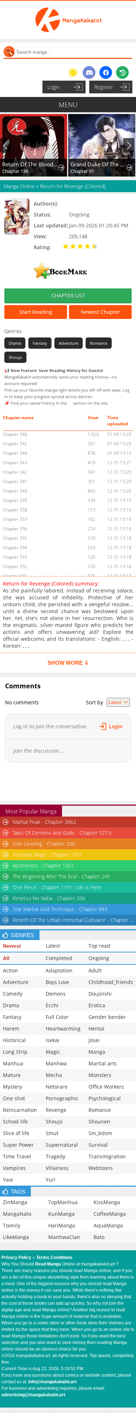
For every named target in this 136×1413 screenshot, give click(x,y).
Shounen (99, 1121)
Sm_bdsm (100, 1133)
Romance (98, 343)
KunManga (61, 1213)
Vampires (14, 1168)
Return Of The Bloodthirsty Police (30, 164)
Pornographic (62, 1098)
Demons (56, 993)
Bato (99, 1237)
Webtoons (100, 1168)
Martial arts (102, 1063)
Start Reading (35, 311)
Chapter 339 (15, 500)
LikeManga (16, 1237)
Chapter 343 (15, 462)
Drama (15, 343)
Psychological (104, 1098)
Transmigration (107, 1156)
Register (103, 87)
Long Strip (15, 1051)
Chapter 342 (15, 472)
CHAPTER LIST (68, 295)
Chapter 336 (15, 529)
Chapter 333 (15, 557)
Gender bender (107, 1016)
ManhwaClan (64, 1237)
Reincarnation (20, 1109)
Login (53, 87)
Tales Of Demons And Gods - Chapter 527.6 (62, 832)
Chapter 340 (15, 491)
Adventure (68, 343)
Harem (11, 1028)
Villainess (57, 1168)
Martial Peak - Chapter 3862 (44, 821)
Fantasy (40, 343)
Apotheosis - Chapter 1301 (43, 865)
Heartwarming (63, 1028)
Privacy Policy (16, 1257)
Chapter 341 (15, 481)
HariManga (61, 1225)
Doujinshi (100, 993)
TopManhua (63, 1202)
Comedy (12, 993)
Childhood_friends (110, 982)
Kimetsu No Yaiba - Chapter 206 (49, 898)
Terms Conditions (54, 1257)
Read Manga (48, 1264)
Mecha (54, 1075)
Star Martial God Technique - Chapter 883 (60, 909)
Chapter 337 (15, 519)
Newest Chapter (100, 311)
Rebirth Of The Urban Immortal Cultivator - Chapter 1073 (74, 919)
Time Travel (17, 1156)
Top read (99, 945)
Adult (95, 970)
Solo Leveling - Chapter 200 (44, 843)
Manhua (13, 1063)
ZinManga (15, 1202)
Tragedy (55, 1156)
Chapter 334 (15, 547)
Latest (53, 945)
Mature (12, 1075)
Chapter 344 (15, 453)
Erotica (96, 1005)
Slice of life (16, 1133)
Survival (98, 1144)
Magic (53, 1051)
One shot (14, 1098)
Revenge (56, 1109)
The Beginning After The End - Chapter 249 (61, 876)
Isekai (52, 1040)
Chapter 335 (15, 538)
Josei (94, 1040)
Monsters (99, 1075)
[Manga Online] (68, 20)
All (6, 958)
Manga (96, 1051)
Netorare (56, 1086)
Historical (14, 1040)
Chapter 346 (15, 434)
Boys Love (57, 982)
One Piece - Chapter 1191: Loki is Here (57, 887)
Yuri (50, 1179)
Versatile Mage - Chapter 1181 (47, 854)
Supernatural (62, 1144)
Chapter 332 (15, 566)
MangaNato (17, 1213)
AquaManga (108, 1225)
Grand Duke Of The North (98, 164)
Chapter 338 (15, 510)
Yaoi (8, 1179)
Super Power (18, 1144)
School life (15, 1121)
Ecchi (52, 1005)
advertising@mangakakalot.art (33, 1394)
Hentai (96, 1028)
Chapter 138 (15, 171)
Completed (59, 958)
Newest (12, 946)
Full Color (57, 1016)
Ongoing (98, 958)
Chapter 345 (15, 444)
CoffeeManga (110, 1213)
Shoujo (15, 357)
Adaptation (59, 970)
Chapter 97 (82, 171)
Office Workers (106, 1086)
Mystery (12, 1086)
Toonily (11, 1225)
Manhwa (56, 1063)
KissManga (107, 1202)
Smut (52, 1133)
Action (10, 970)
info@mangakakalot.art (52, 1381)
